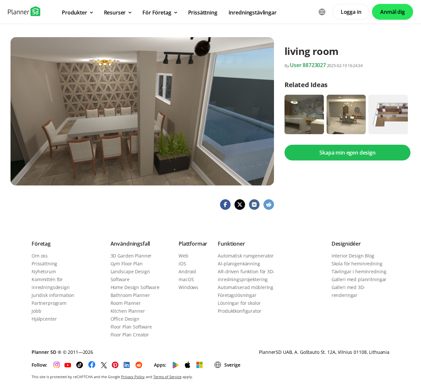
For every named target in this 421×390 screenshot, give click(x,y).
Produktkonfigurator (239, 311)
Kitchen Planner (128, 311)
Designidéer (346, 243)
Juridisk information (53, 295)
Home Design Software (135, 287)
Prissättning (44, 263)
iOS (182, 263)
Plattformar (193, 243)
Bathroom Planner (130, 295)
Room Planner (126, 303)
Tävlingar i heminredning (359, 271)
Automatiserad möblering (245, 287)
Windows (188, 287)
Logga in (351, 11)
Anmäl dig (392, 11)
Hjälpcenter (44, 319)
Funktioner (231, 243)
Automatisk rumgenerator (246, 256)
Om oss (40, 256)
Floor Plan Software (131, 327)
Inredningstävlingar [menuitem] (253, 12)
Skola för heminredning (357, 263)
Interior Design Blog (353, 256)
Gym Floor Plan (127, 263)
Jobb (36, 311)
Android (187, 271)
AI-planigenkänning (239, 263)
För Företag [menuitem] (156, 12)
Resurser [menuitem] (115, 12)
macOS (186, 279)
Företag (41, 243)
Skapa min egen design (347, 152)
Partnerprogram (49, 303)
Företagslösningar (237, 295)
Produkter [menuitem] (74, 12)
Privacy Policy (133, 376)
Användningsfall (130, 243)
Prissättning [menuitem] (202, 12)
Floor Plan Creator (130, 334)
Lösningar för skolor (239, 303)
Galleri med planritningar (359, 279)
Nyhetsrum (44, 271)
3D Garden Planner (131, 256)
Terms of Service (167, 376)
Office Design (125, 319)
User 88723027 (308, 65)
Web (183, 256)
